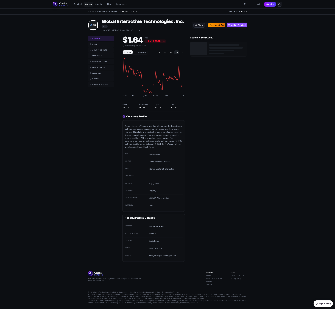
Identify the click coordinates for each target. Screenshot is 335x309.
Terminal (78, 4)
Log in (258, 4)
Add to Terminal (238, 25)
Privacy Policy (236, 278)
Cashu (129, 52)
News (110, 4)
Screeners (120, 4)
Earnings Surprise (100, 84)
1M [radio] (171, 52)
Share (200, 25)
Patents (95, 79)
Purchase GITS (217, 25)
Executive (96, 73)
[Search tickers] (245, 4)
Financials (97, 56)
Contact (209, 285)
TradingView (141, 52)
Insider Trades (98, 67)
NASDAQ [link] (125, 11)
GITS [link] (135, 11)
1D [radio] (159, 52)
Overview (96, 38)
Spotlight (99, 4)
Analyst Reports (99, 50)
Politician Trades (100, 61)
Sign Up (270, 4)
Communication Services (107, 11)
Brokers (209, 282)
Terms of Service (237, 275)
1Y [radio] (182, 52)
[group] (171, 52)
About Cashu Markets (214, 278)
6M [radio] (177, 52)
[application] (153, 77)
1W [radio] (165, 52)
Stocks (88, 4)
